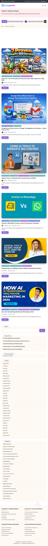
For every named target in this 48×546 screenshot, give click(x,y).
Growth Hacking (16, 76)
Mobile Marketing (6, 486)
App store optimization (8, 449)
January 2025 (6, 408)
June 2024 (5, 425)
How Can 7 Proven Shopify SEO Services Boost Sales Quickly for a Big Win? (23, 79)
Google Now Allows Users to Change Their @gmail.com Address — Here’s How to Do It (24, 129)
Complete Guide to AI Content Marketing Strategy (21, 21)
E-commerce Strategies (7, 76)
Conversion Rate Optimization (10, 456)
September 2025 (6, 388)
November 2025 (6, 383)
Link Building (5, 478)
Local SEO (5, 481)
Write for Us (29, 541)
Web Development (7, 498)
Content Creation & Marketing (31, 512)
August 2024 (6, 420)
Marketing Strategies (27, 266)
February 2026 (6, 376)
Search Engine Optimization (10, 491)
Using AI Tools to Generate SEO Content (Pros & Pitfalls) (19, 178)
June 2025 (5, 395)
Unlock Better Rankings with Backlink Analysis (12, 343)
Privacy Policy (24, 541)
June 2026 (5, 366)
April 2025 (5, 400)
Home (3, 26)
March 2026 (5, 373)
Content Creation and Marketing (10, 454)
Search (6, 326)
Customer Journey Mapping (9, 458)
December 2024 (6, 410)
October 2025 (6, 385)
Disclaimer (18, 541)
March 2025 (5, 403)
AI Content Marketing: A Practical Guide (11, 338)
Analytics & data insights (30, 533)
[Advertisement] (24, 37)
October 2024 (6, 415)
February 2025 (6, 405)
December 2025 (6, 381)
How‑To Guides (6, 471)
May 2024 (5, 428)
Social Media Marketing (8, 493)
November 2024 (6, 413)
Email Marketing (6, 466)
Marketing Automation (29, 519)
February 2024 (6, 435)
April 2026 (5, 371)
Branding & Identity (6, 531)
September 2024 (6, 418)
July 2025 (5, 393)
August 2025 (6, 390)
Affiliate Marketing (7, 444)
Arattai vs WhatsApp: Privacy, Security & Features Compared (20, 223)
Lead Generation (6, 476)
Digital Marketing (5, 175)
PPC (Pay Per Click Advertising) (8, 519)
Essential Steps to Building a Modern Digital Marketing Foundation (21, 268)
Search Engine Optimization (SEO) (38, 175)
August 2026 (6, 363)
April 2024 (5, 430)
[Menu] (42, 5)
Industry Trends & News (7, 527)
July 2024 (5, 423)
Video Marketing (6, 496)
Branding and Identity (14, 220)
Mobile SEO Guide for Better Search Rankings (12, 349)
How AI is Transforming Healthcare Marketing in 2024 (18, 312)
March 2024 (5, 432)
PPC (9, 488)
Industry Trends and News (26, 76)
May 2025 (5, 398)
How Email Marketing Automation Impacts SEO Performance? (16, 341)
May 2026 (5, 368)
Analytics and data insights (9, 446)
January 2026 (6, 378)
